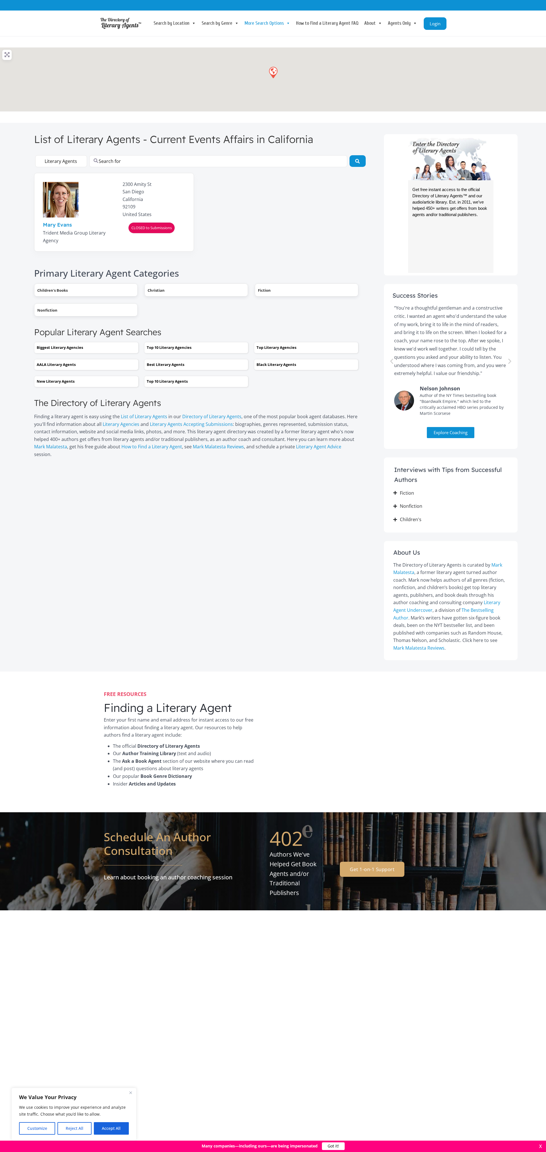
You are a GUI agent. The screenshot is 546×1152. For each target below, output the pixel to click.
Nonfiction (47, 310)
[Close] (130, 1092)
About (370, 23)
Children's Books (52, 290)
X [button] (540, 1146)
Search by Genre (217, 23)
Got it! (333, 1146)
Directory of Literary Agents (211, 416)
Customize (37, 1128)
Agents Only (399, 23)
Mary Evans (57, 224)
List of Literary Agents (144, 416)
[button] (273, 72)
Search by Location (171, 23)
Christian (156, 290)
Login (435, 23)
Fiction (264, 290)
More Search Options (264, 23)
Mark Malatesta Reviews (218, 447)
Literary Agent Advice (318, 447)
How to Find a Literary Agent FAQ (327, 23)
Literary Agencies (121, 424)
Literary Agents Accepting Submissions (191, 424)
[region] (73, 1114)
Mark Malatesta (50, 447)
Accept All (111, 1128)
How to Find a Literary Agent (151, 447)
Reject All (74, 1128)
